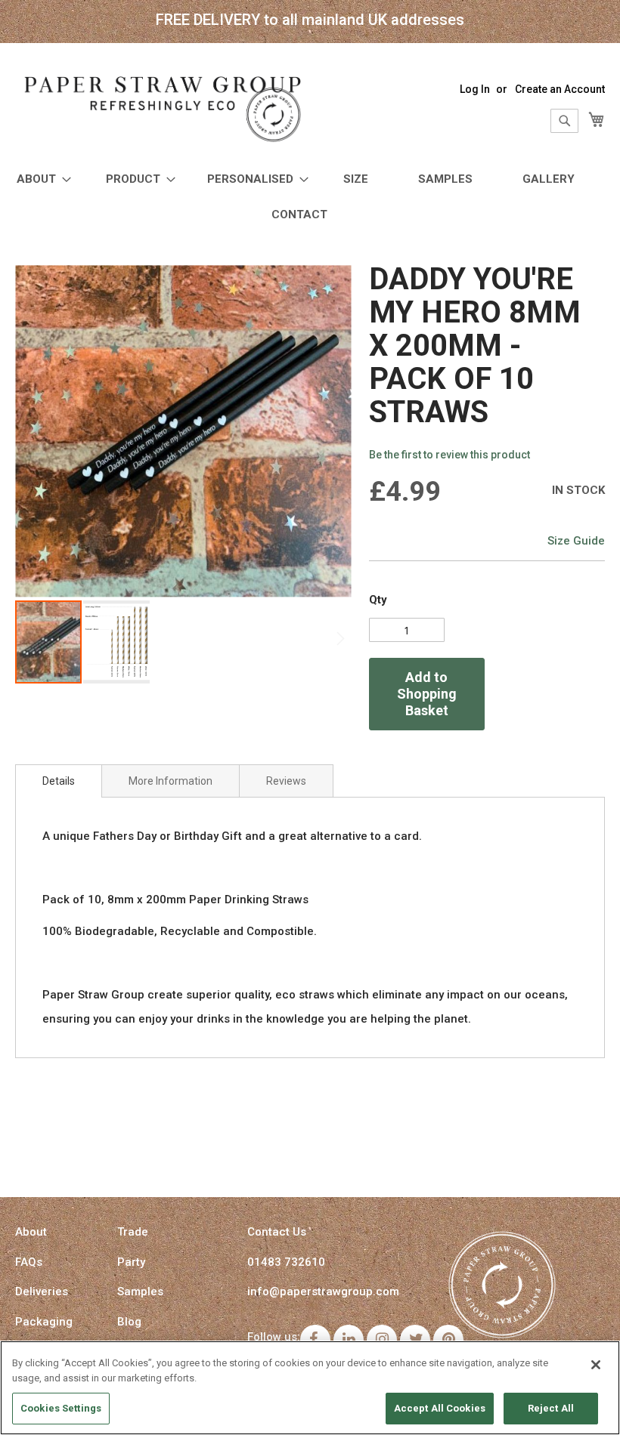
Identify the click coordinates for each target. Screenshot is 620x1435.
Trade (132, 1232)
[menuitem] (39, 179)
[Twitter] (415, 1340)
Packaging (44, 1322)
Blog (129, 1322)
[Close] (595, 1364)
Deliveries (41, 1291)
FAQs (28, 1262)
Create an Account (560, 89)
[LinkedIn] (348, 1340)
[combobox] (564, 121)
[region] (310, 1388)
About (31, 1232)
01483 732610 (286, 1262)
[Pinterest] (448, 1340)
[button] (116, 642)
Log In (475, 89)
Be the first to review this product (449, 455)
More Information (170, 781)
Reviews (286, 781)
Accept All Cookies (439, 1408)
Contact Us (276, 1232)
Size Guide (576, 541)
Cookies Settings (60, 1408)
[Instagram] (382, 1340)
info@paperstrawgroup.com (323, 1291)
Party (131, 1262)
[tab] (58, 781)
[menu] (310, 197)
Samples (140, 1291)
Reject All (551, 1408)
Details (58, 781)
